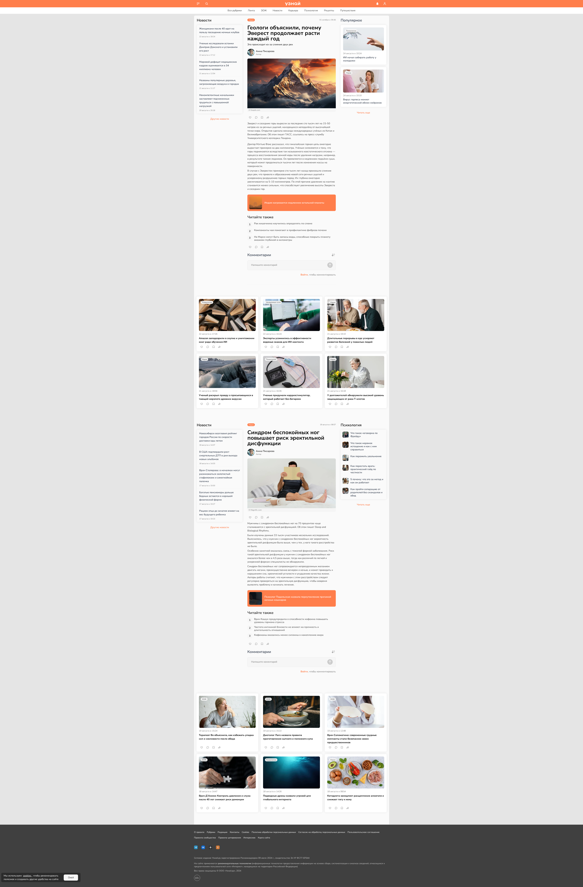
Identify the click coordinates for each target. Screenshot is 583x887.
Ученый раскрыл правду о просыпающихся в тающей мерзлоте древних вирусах (226, 397)
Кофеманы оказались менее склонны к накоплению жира (288, 635)
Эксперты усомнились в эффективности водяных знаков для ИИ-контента (287, 340)
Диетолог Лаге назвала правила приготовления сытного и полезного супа (288, 736)
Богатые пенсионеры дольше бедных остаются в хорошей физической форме (216, 496)
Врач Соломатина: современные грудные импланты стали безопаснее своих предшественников (352, 738)
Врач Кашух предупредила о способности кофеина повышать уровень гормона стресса (291, 621)
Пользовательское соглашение (364, 832)
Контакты (234, 832)
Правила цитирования (229, 837)
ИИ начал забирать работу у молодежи (359, 59)
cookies (27, 875)
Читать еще (363, 504)
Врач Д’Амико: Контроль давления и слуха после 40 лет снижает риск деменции (224, 797)
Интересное (249, 837)
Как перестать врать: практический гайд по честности (363, 469)
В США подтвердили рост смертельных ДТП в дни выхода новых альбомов (218, 455)
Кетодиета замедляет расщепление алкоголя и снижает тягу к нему (355, 797)
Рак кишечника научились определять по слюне (283, 223)
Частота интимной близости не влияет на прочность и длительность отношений (286, 629)
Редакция (222, 832)
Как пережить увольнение (366, 456)
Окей (71, 877)
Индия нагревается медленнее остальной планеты (294, 202)
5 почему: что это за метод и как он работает (366, 481)
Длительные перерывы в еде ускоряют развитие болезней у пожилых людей (350, 340)
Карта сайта (264, 837)
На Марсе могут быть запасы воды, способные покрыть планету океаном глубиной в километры (292, 238)
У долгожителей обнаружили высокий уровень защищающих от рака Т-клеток (355, 397)
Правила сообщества (205, 837)
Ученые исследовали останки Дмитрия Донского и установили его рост (218, 47)
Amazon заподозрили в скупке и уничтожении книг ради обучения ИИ (226, 340)
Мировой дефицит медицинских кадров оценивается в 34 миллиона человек (218, 65)
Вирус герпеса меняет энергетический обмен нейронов (362, 101)
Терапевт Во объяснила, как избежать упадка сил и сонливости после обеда (226, 736)
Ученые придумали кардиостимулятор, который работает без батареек (286, 397)
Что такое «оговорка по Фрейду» (364, 435)
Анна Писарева (265, 51)
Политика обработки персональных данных (274, 832)
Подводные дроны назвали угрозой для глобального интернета (287, 797)
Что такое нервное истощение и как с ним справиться (363, 446)
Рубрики (211, 832)
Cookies (245, 832)
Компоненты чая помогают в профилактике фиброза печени (290, 230)
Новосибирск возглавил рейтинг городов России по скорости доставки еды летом (218, 437)
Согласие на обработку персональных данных (321, 832)
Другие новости (219, 119)
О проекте (199, 832)
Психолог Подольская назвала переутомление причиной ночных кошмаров (297, 598)
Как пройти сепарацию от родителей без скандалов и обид (366, 492)
